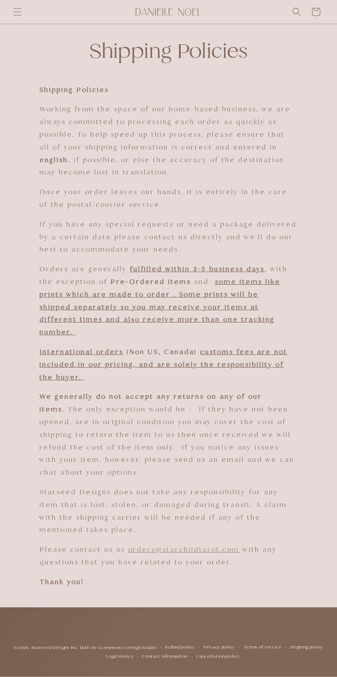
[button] (17, 11)
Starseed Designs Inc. (55, 647)
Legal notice (119, 656)
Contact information (164, 656)
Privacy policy (219, 647)
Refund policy (180, 647)
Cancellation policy (218, 656)
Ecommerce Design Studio (127, 647)
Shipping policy (306, 647)
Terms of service (263, 647)
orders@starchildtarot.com (184, 549)
